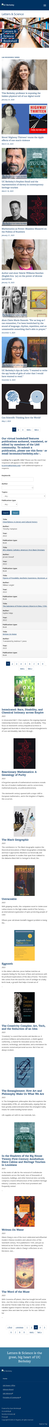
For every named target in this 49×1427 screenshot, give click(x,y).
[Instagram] (13, 1374)
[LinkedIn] (8, 1374)
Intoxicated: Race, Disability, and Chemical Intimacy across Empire (23, 711)
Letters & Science (13, 14)
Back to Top (43, 1424)
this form (37, 450)
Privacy (5, 1417)
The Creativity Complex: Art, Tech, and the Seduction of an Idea (23, 1027)
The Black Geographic (15, 839)
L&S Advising (8, 1393)
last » (37, 430)
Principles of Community (12, 1397)
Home (5, 1379)
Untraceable (9, 899)
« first (11, 1327)
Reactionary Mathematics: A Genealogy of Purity (19, 773)
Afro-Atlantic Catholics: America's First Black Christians (24, 550)
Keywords (6, 475)
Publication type (9, 500)
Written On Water (10, 634)
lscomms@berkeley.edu (24, 453)
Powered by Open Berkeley (11, 1408)
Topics (4, 492)
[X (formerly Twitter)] (4, 1374)
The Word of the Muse (16, 1291)
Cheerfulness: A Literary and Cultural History (20, 522)
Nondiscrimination (8, 1414)
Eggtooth (7, 963)
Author (5, 484)
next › (30, 430)
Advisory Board (8, 1389)
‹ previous (20, 1327)
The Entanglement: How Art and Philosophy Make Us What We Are (23, 1092)
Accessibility (6, 1411)
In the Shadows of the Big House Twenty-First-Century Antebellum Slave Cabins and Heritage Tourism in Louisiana (23, 1160)
